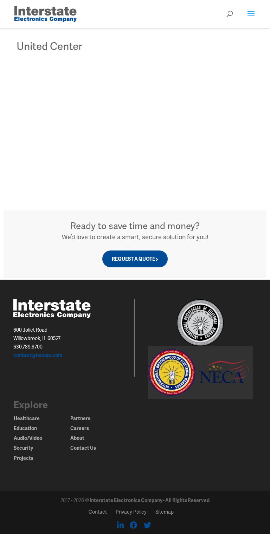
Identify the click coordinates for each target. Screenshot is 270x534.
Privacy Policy (131, 511)
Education (25, 428)
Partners (80, 418)
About (77, 438)
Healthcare (27, 418)
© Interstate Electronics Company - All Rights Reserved (147, 500)
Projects (23, 458)
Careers (79, 428)
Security (23, 447)
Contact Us (83, 447)
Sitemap (164, 511)
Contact (98, 511)
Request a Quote (133, 258)
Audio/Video (28, 438)
